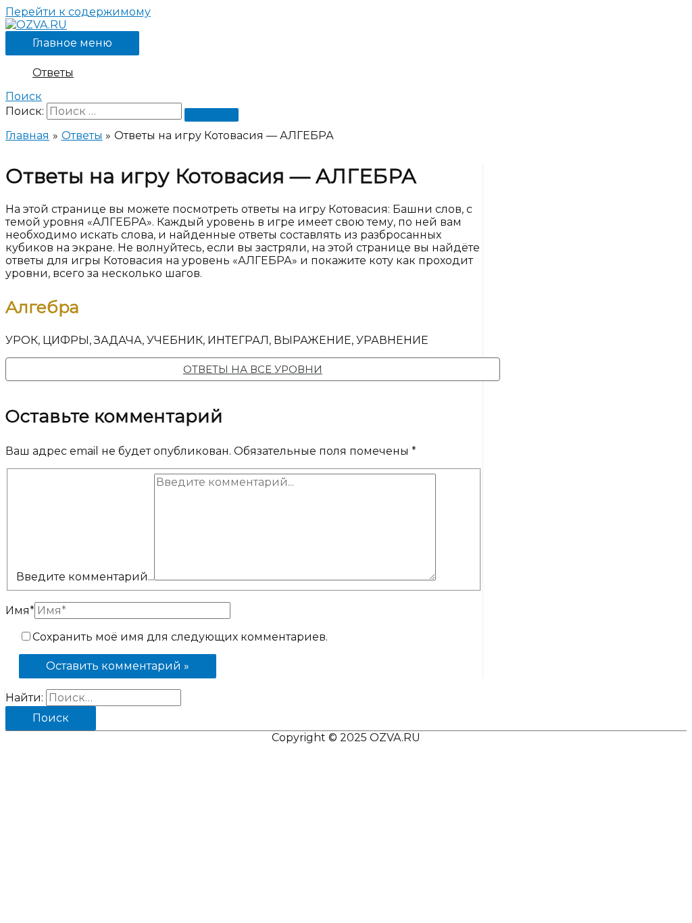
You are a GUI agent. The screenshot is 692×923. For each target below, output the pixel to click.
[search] (114, 111)
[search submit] (211, 115)
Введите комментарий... (85, 576)
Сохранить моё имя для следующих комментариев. (180, 636)
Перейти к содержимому (78, 11)
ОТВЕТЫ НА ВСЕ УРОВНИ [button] (252, 369)
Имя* (19, 610)
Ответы (53, 72)
